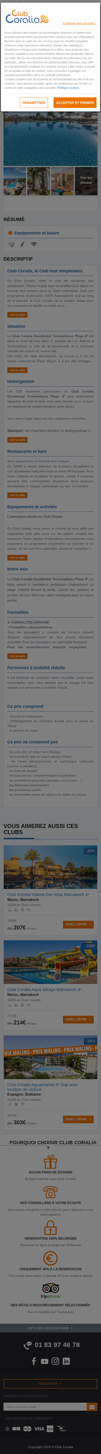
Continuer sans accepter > (80, 23)
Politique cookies (68, 88)
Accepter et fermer (75, 103)
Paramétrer (34, 103)
